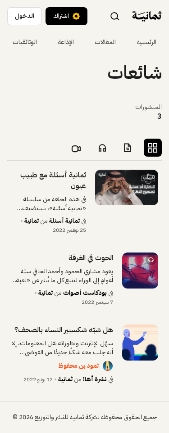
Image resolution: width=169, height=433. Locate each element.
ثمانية (31, 221)
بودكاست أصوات (85, 293)
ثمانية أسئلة (64, 221)
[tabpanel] (84, 277)
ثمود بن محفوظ (79, 365)
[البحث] (115, 16)
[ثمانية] (147, 16)
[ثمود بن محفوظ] (107, 366)
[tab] (153, 148)
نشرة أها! (95, 379)
